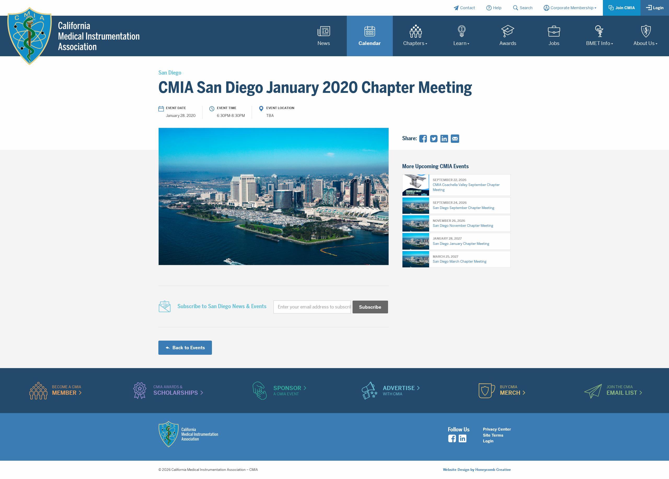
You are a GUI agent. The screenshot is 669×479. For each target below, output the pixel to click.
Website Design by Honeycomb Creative (477, 469)
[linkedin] (462, 438)
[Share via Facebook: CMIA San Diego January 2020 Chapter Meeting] (423, 138)
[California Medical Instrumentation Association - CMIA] (73, 36)
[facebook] (452, 438)
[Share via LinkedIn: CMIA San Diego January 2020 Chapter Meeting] (444, 138)
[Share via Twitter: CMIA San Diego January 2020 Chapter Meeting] (434, 138)
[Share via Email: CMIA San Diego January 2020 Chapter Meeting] (455, 138)
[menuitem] (464, 8)
